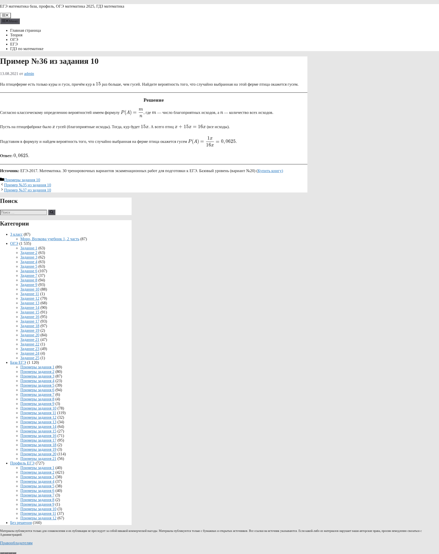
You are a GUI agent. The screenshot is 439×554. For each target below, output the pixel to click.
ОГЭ (14, 39)
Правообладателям (16, 543)
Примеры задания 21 (38, 458)
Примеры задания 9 (37, 403)
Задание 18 (29, 326)
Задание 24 (29, 353)
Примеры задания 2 (37, 371)
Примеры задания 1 (37, 367)
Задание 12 (29, 298)
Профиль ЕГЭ (22, 463)
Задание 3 (28, 257)
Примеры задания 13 (38, 422)
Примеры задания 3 (37, 376)
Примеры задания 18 (38, 445)
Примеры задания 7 (37, 394)
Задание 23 (29, 349)
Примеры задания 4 (37, 381)
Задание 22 (29, 344)
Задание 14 (29, 307)
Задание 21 (29, 339)
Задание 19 (29, 330)
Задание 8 (28, 280)
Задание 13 (29, 303)
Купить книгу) (270, 171)
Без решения (21, 522)
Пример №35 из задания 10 (27, 185)
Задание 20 (29, 335)
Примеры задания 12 (38, 417)
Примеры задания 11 (38, 413)
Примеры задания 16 (38, 435)
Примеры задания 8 (37, 399)
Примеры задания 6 (37, 390)
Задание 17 (29, 321)
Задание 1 (28, 248)
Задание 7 (28, 275)
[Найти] (51, 212)
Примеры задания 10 (22, 180)
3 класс (16, 234)
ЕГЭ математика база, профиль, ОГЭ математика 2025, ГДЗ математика (62, 6)
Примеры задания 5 (37, 385)
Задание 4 (28, 262)
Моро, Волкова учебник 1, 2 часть (49, 239)
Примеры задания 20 (38, 454)
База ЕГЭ (18, 362)
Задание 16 (29, 317)
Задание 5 (28, 266)
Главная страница (25, 30)
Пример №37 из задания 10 (27, 190)
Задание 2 (28, 252)
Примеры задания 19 (38, 449)
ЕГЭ (14, 44)
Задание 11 (29, 294)
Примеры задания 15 (38, 431)
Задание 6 (28, 271)
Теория (16, 35)
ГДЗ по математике (26, 49)
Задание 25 (29, 358)
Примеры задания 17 (38, 440)
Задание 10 (29, 289)
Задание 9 (28, 284)
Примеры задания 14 (38, 426)
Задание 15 (29, 312)
